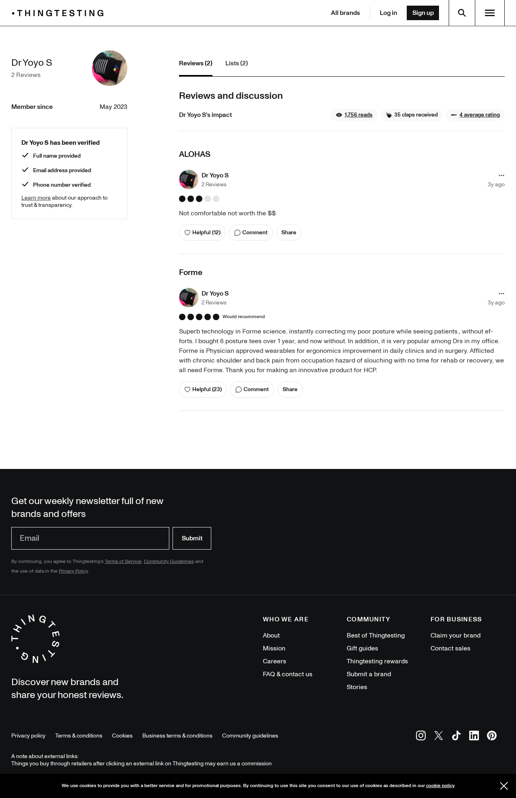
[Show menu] (489, 13)
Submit (192, 538)
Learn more (36, 198)
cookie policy (440, 785)
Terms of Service (123, 561)
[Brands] (59, 13)
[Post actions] (501, 175)
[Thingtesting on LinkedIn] (474, 737)
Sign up (423, 12)
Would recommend (244, 317)
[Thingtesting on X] (438, 737)
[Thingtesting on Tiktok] (456, 737)
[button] (354, 115)
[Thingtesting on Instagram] (421, 737)
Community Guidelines (169, 561)
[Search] (462, 13)
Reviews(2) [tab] (195, 63)
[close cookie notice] (504, 786)
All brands (345, 12)
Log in (388, 12)
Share (288, 232)
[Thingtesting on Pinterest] (492, 737)
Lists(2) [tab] (236, 63)
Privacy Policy (73, 571)
